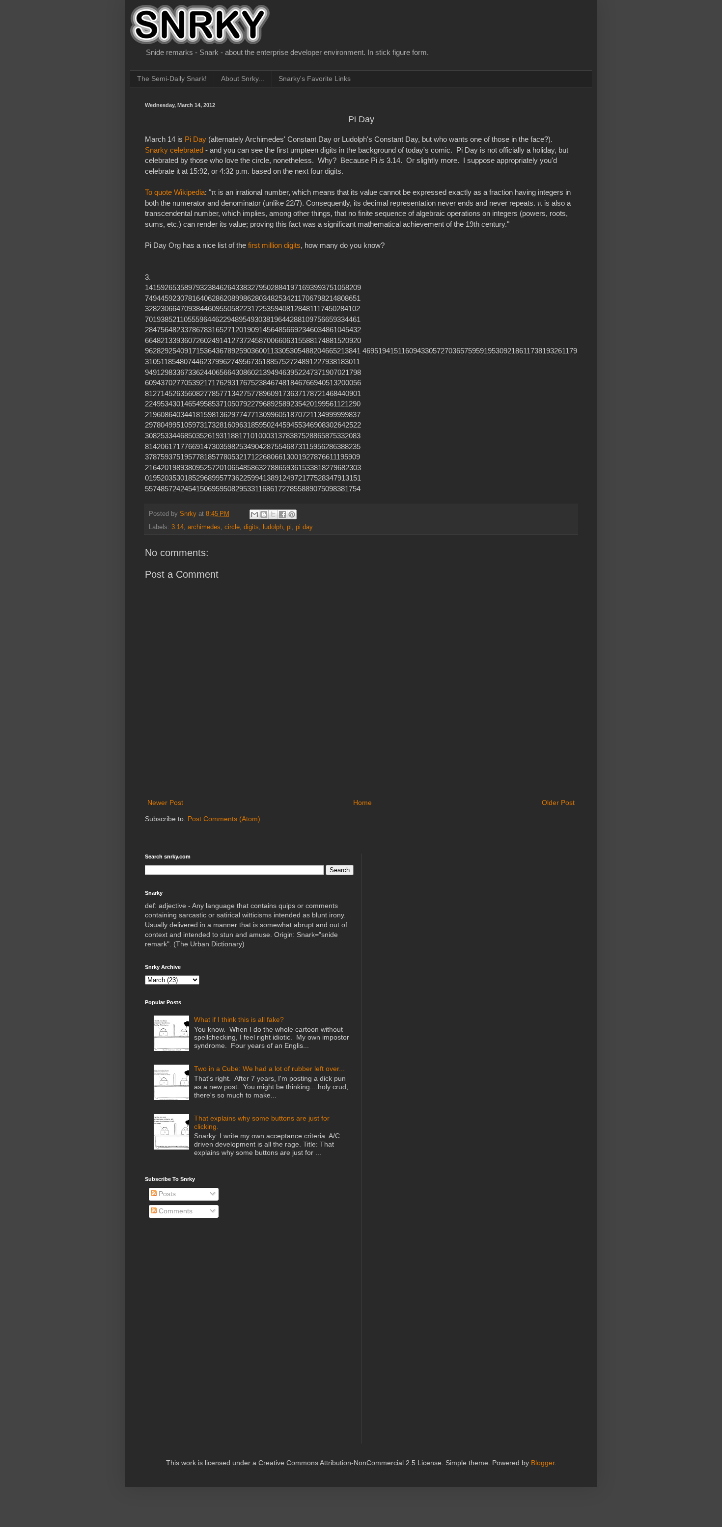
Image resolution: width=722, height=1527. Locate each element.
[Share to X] (273, 514)
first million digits (274, 245)
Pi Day (195, 139)
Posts (166, 1194)
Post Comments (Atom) (224, 819)
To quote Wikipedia (175, 192)
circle (232, 527)
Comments (175, 1211)
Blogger (543, 1463)
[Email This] (254, 514)
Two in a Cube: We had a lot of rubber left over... (269, 1068)
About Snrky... (242, 78)
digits (251, 527)
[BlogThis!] (264, 514)
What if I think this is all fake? (239, 1019)
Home (362, 802)
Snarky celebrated (174, 150)
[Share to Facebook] (282, 514)
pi (289, 527)
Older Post (558, 802)
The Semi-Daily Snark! (172, 78)
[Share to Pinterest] (292, 514)
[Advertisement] (445, 915)
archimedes (204, 527)
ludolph (273, 527)
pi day (304, 527)
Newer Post (165, 802)
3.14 (177, 527)
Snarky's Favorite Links (314, 78)
